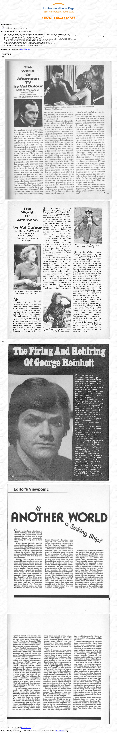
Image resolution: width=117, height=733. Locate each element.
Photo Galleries (25, 49)
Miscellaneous (60, 731)
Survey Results (26, 728)
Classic (3, 28)
